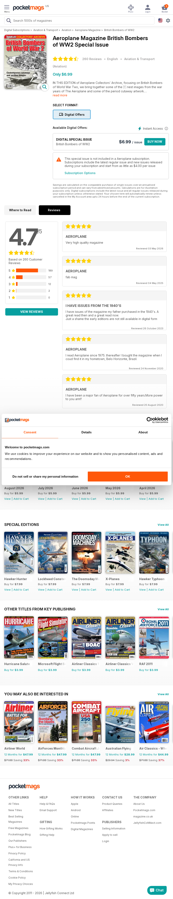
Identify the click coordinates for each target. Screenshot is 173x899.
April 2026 (147, 488)
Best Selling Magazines (15, 819)
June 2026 (80, 488)
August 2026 (14, 488)
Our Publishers (17, 840)
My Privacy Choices (20, 884)
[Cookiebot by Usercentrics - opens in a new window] (149, 420)
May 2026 (112, 488)
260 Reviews (92, 59)
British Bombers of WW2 (119, 30)
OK (127, 476)
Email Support (48, 810)
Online (75, 816)
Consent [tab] (30, 432)
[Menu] (6, 7)
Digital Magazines (82, 829)
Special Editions (21, 524)
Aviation (66, 30)
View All (163, 524)
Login (105, 841)
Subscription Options (80, 173)
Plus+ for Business (20, 847)
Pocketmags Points (83, 822)
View (7, 498)
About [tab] (143, 432)
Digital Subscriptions (17, 30)
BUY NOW (154, 141)
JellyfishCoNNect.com (147, 822)
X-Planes (112, 579)
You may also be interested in (36, 694)
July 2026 (45, 488)
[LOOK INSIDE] (25, 88)
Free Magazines (18, 828)
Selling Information (113, 828)
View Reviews (31, 311)
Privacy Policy (17, 853)
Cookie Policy (17, 877)
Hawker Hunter (15, 579)
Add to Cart (21, 498)
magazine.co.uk (143, 816)
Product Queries (112, 803)
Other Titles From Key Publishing (40, 609)
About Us (139, 803)
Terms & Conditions (20, 871)
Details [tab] (86, 432)
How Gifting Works (51, 828)
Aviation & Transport (45, 30)
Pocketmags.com (144, 810)
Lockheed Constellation (52, 579)
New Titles (15, 810)
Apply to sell (110, 834)
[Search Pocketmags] (8, 21)
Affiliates (107, 810)
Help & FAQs (47, 803)
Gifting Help (47, 834)
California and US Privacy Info (19, 862)
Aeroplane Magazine (88, 30)
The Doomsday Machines (86, 579)
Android (76, 810)
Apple (74, 803)
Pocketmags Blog (19, 834)
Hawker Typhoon (152, 579)
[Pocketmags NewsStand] (27, 8)
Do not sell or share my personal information (45, 476)
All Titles (13, 803)
